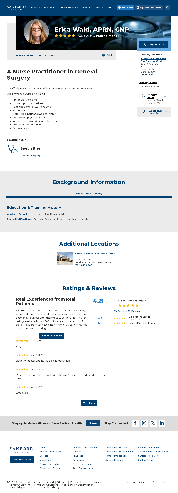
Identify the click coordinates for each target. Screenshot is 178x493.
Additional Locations (155, 112)
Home (19, 55)
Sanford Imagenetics (116, 456)
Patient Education (82, 464)
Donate (77, 451)
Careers (44, 456)
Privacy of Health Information (86, 482)
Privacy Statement (19, 485)
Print (109, 55)
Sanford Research (114, 460)
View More (89, 403)
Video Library (46, 460)
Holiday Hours (148, 82)
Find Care (127, 7)
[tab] (89, 195)
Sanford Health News (51, 464)
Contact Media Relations (85, 447)
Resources (78, 460)
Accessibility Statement (22, 487)
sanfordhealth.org (49, 487)
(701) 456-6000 (83, 265)
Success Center (161, 482)
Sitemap (61, 482)
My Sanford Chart (150, 7)
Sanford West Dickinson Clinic (95, 253)
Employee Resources (137, 482)
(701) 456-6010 (155, 44)
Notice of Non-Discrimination (77, 485)
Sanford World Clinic (149, 456)
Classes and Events (50, 468)
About (43, 447)
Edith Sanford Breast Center (153, 451)
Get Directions (149, 74)
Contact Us (20, 459)
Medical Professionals (51, 451)
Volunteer (78, 456)
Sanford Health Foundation (119, 451)
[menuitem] (35, 7)
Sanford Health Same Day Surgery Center (153, 60)
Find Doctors (34, 55)
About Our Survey (52, 335)
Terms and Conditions (46, 485)
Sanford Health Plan (116, 447)
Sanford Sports (146, 460)
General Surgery (30, 155)
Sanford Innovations (148, 447)
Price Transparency (83, 468)
